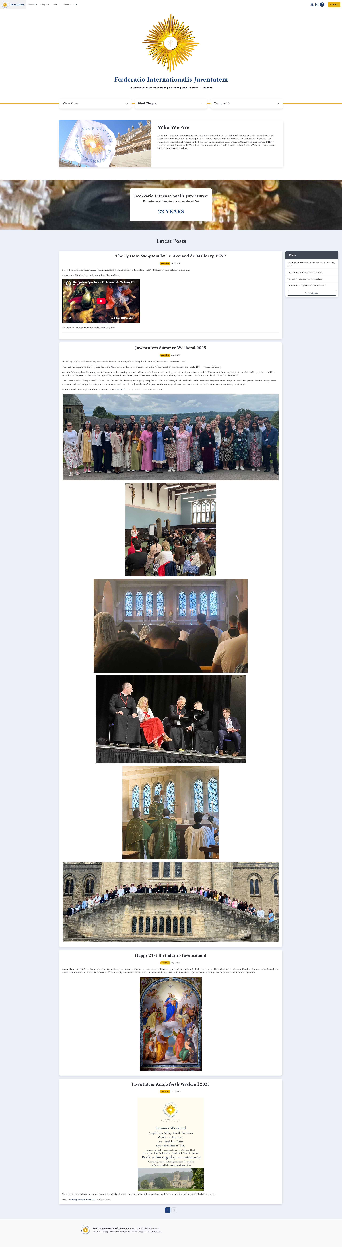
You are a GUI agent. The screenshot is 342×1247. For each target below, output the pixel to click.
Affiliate (56, 4)
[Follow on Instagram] (317, 4)
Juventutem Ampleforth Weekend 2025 (306, 285)
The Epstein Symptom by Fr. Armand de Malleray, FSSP (311, 264)
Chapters (44, 4)
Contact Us (120, 389)
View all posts (312, 292)
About (30, 4)
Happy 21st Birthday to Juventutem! (305, 278)
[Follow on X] (312, 4)
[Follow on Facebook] (322, 4)
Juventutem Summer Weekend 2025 (305, 272)
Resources (68, 4)
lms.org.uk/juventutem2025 (83, 1199)
